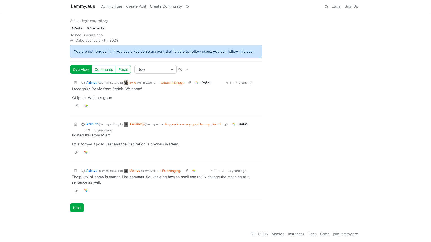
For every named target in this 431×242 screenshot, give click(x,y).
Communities (111, 6)
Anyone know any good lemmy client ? (193, 124)
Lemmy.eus (83, 6)
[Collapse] (75, 82)
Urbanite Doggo (172, 82)
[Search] (326, 6)
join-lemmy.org (345, 234)
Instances (296, 234)
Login (336, 6)
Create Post (136, 6)
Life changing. (170, 171)
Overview (81, 69)
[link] (196, 82)
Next (77, 207)
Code (324, 234)
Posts (123, 69)
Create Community (166, 6)
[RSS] (187, 69)
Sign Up (351, 6)
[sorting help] (180, 69)
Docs (312, 234)
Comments (104, 69)
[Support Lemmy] (187, 6)
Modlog (278, 234)
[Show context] (189, 82)
